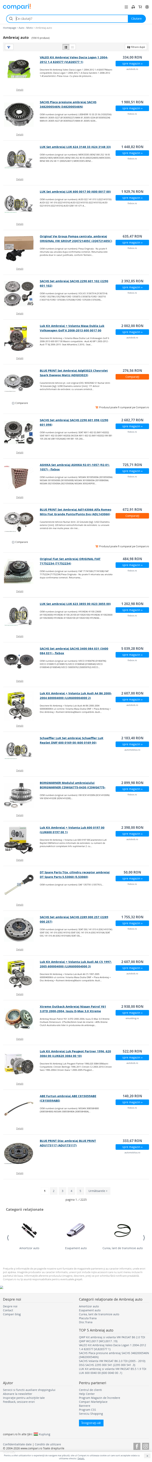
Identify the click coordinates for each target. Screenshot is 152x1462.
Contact (8, 1310)
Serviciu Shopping (91, 1413)
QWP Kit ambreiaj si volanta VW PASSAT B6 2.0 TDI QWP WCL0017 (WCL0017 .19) (112, 1339)
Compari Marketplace (93, 1402)
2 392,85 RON (132, 281)
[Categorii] (126, 7)
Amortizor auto (29, 1248)
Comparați (132, 377)
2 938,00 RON (132, 1006)
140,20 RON (132, 1096)
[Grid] (72, 47)
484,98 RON (132, 559)
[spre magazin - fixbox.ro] (21, 114)
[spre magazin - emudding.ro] (21, 1019)
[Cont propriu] (147, 7)
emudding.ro (132, 1018)
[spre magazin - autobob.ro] (21, 70)
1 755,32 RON (132, 917)
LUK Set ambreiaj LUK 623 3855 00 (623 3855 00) (75, 604)
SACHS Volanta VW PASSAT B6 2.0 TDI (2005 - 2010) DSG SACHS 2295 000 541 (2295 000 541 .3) (112, 1363)
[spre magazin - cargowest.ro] (21, 383)
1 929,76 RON (132, 191)
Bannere (84, 1406)
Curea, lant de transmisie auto (123, 1248)
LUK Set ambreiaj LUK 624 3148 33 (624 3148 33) (75, 147)
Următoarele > (97, 1191)
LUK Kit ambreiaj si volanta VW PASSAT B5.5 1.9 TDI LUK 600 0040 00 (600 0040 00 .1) (112, 1371)
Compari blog (12, 1314)
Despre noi (10, 1306)
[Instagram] (145, 1445)
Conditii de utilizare (48, 1444)
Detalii (19, 89)
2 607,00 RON (132, 693)
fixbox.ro (132, 113)
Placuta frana (88, 1318)
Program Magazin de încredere (99, 1398)
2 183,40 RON (132, 738)
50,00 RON (132, 872)
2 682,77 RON (132, 420)
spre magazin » (132, 63)
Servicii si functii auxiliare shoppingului (29, 1390)
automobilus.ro (132, 749)
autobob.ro (132, 69)
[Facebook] (136, 1445)
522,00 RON (132, 1051)
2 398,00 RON (132, 827)
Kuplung (44, 1434)
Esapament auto (76, 1248)
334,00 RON (132, 57)
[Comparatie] (133, 7)
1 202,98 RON (132, 604)
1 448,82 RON (132, 147)
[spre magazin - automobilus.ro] (21, 750)
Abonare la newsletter (17, 1394)
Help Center (87, 1394)
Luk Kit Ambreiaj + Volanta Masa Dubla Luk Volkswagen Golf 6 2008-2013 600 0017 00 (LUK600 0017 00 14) (72, 330)
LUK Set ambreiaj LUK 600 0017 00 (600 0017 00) (75, 191)
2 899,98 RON (132, 782)
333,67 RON (132, 1140)
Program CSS (87, 1410)
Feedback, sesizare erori (19, 1402)
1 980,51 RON (132, 102)
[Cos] (140, 7)
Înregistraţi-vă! (91, 1423)
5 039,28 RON (132, 648)
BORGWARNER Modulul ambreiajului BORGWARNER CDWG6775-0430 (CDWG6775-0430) (72, 787)
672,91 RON (132, 509)
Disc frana (85, 1322)
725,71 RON (132, 465)
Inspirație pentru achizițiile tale (24, 1398)
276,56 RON (132, 370)
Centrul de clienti (90, 1390)
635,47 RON (132, 236)
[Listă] (66, 47)
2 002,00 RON (132, 326)
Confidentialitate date (17, 1444)
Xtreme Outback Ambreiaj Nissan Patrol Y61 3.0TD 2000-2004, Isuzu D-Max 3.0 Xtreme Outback (73, 1011)
